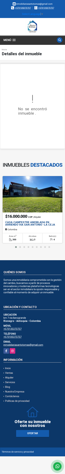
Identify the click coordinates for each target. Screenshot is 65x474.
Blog (7, 387)
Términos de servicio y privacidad (18, 452)
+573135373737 (46, 8)
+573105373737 (23, 8)
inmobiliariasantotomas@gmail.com (23, 344)
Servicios (10, 382)
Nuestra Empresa (14, 391)
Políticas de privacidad (17, 401)
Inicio (4, 49)
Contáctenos (12, 396)
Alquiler (9, 377)
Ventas (9, 373)
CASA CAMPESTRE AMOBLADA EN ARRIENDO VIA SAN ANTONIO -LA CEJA (30, 223)
